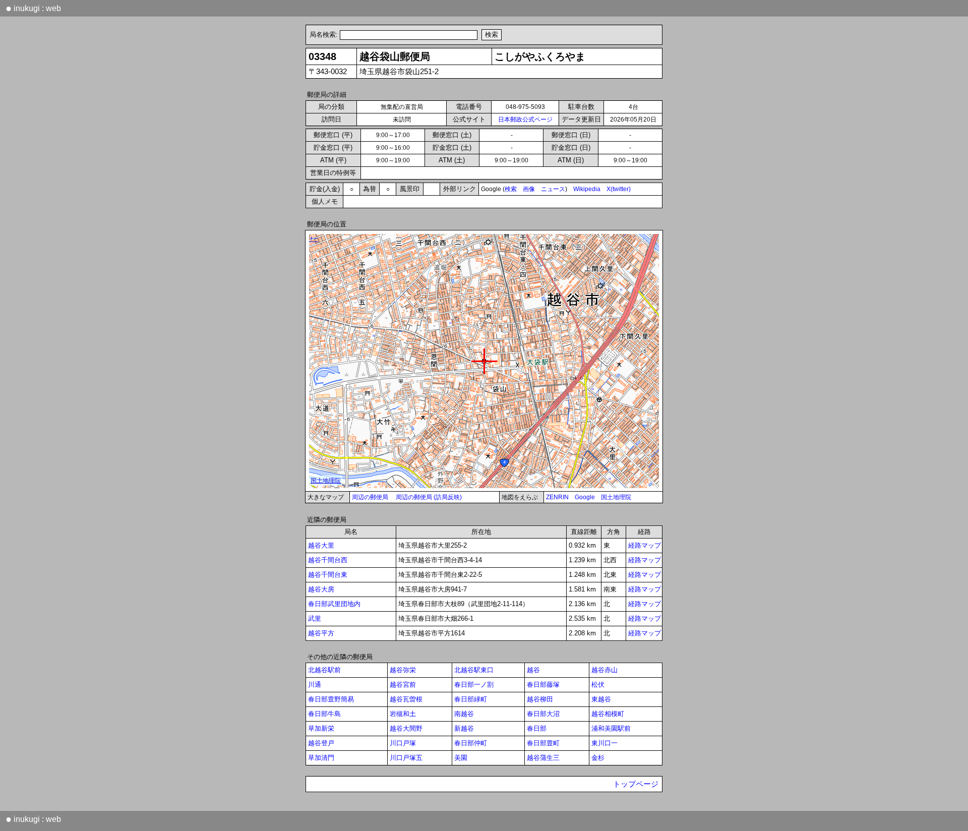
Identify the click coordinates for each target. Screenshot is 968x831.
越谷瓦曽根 (406, 699)
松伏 (597, 684)
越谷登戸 (321, 743)
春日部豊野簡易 (331, 699)
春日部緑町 (470, 699)
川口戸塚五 (406, 757)
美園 (460, 757)
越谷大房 (321, 589)
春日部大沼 (543, 714)
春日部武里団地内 (334, 604)
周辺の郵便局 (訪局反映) (429, 497)
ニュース (553, 189)
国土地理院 (616, 497)
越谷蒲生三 (543, 757)
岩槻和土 (403, 714)
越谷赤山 (604, 670)
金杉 (597, 757)
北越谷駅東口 (474, 670)
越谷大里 (321, 545)
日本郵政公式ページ (525, 119)
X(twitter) (619, 189)
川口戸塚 (403, 743)
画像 (529, 189)
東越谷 (601, 699)
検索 (511, 189)
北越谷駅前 (324, 670)
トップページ (635, 784)
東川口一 (604, 743)
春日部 (537, 728)
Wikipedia (586, 189)
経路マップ (644, 545)
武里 (314, 618)
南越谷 (464, 714)
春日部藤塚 (543, 684)
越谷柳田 (540, 699)
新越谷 (464, 728)
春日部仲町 (470, 743)
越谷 (533, 670)
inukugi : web (33, 8)
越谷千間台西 (327, 560)
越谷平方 (321, 633)
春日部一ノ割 (474, 684)
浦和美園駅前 (611, 728)
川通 (314, 684)
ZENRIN (557, 497)
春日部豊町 (543, 743)
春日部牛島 (324, 714)
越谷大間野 (406, 728)
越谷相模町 (607, 714)
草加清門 (321, 757)
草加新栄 (321, 728)
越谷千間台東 (327, 574)
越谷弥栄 (403, 670)
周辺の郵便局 (370, 497)
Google (585, 497)
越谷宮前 (403, 684)
